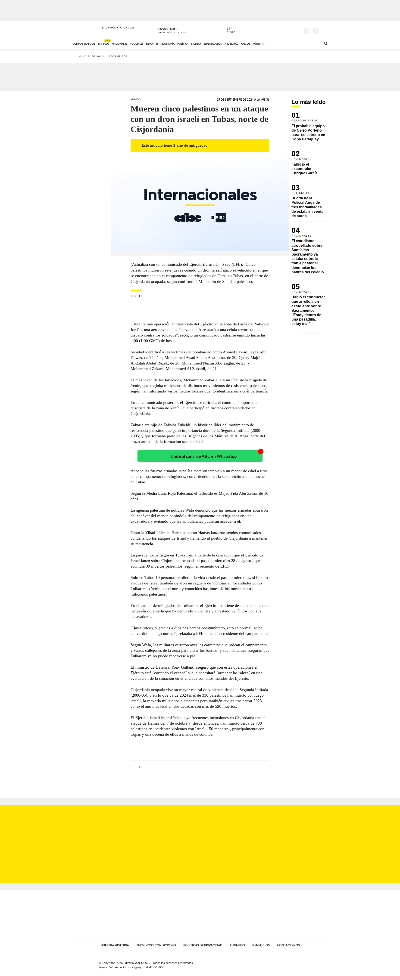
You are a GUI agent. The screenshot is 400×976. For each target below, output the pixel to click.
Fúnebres (237, 945)
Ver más (309, 128)
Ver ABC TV (181, 30)
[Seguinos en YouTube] (290, 30)
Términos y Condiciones (156, 945)
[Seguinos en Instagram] (297, 30)
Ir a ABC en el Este (113, 32)
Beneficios (261, 945)
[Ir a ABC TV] (280, 43)
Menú (324, 30)
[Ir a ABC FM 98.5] (312, 43)
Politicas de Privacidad (202, 945)
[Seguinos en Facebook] (276, 30)
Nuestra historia (114, 945)
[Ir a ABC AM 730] (293, 43)
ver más (228, 30)
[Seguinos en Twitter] (283, 30)
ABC (86, 30)
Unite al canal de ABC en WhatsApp (204, 456)
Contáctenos (288, 945)
